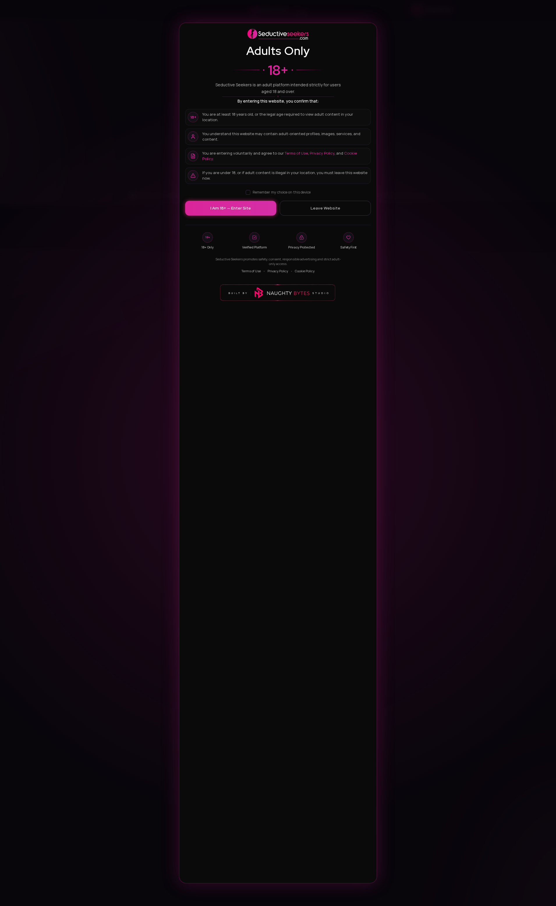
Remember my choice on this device (282, 192)
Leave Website (325, 208)
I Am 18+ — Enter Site (230, 208)
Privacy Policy (322, 153)
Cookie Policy (305, 271)
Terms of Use (296, 153)
